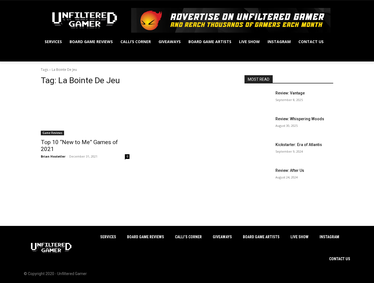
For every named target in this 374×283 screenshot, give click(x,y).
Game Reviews (52, 133)
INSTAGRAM (329, 237)
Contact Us (339, 259)
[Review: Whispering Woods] (257, 125)
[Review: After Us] (257, 177)
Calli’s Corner (188, 237)
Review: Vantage (290, 93)
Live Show (299, 237)
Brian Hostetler (53, 156)
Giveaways (222, 237)
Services (108, 237)
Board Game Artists (261, 237)
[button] (326, 54)
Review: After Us (289, 170)
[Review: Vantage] (257, 100)
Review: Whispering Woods (299, 119)
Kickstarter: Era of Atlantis (298, 144)
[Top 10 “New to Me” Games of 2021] (85, 113)
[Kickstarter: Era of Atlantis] (257, 151)
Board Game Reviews (145, 237)
